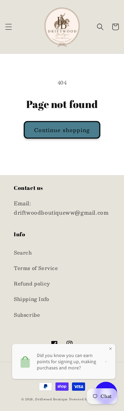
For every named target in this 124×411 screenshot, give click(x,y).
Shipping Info (31, 299)
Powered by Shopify (86, 399)
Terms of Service (36, 268)
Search (23, 252)
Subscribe (27, 315)
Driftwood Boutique (51, 399)
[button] (8, 26)
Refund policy (32, 283)
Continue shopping (62, 130)
